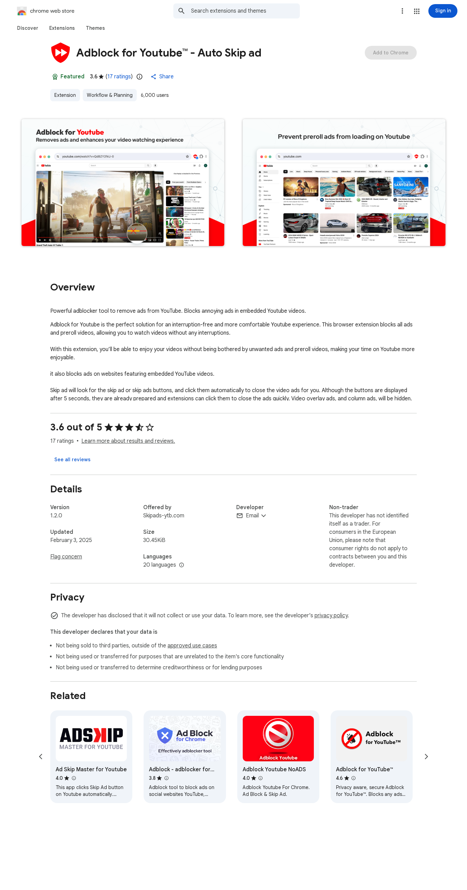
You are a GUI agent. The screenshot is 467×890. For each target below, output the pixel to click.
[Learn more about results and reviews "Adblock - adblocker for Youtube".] (166, 778)
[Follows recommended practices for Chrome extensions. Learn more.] (55, 76)
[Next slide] (426, 756)
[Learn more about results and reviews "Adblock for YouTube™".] (353, 778)
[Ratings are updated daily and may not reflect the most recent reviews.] (139, 76)
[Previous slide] (41, 756)
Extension (65, 95)
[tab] (28, 28)
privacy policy (331, 615)
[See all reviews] (72, 459)
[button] (417, 11)
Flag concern (66, 556)
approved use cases (192, 645)
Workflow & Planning (110, 95)
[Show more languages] (181, 565)
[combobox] (245, 11)
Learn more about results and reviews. (128, 441)
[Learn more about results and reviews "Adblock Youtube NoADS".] (260, 778)
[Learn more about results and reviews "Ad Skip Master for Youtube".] (73, 778)
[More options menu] (402, 11)
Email (252, 515)
